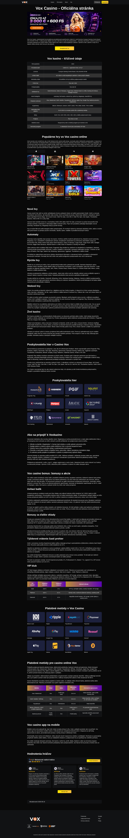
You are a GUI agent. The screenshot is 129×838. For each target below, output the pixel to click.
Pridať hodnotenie (93, 760)
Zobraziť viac (64, 791)
